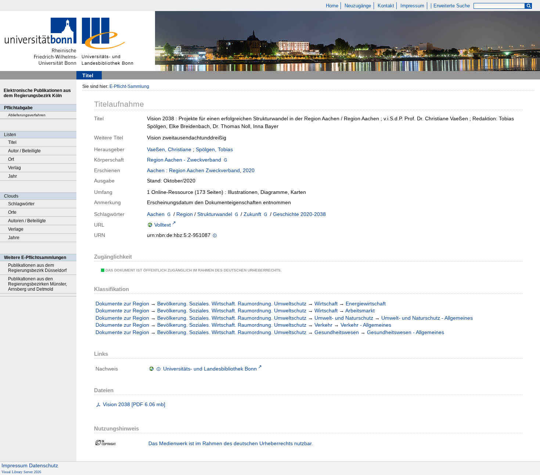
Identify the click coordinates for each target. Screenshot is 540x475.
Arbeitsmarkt (360, 310)
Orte (12, 212)
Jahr (12, 176)
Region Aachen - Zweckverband (184, 160)
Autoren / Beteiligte (27, 220)
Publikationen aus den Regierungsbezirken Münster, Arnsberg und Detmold (37, 284)
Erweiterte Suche (451, 5)
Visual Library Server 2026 (21, 472)
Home (332, 5)
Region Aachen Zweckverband (204, 170)
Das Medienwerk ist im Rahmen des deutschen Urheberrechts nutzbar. (230, 443)
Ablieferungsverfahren (27, 115)
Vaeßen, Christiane (169, 149)
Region (184, 214)
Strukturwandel (214, 214)
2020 (249, 170)
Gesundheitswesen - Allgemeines (405, 332)
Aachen (156, 170)
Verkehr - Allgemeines (366, 325)
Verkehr (323, 325)
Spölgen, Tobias (214, 149)
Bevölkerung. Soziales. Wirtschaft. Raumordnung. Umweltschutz (231, 303)
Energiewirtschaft (366, 303)
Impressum (412, 5)
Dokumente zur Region (122, 303)
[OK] (529, 6)
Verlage (16, 229)
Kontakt (386, 5)
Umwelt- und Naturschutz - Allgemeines (427, 318)
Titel (12, 142)
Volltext (162, 225)
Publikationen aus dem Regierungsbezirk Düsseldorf (37, 268)
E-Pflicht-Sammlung (129, 86)
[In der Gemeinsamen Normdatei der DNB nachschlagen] (225, 160)
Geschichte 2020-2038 (299, 214)
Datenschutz (43, 465)
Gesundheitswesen (336, 332)
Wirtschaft (326, 303)
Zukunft (252, 214)
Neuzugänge (358, 5)
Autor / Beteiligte (24, 150)
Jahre (13, 237)
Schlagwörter (21, 203)
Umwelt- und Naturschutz (343, 318)
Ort (11, 159)
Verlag (14, 167)
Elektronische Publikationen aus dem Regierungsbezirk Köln (37, 93)
